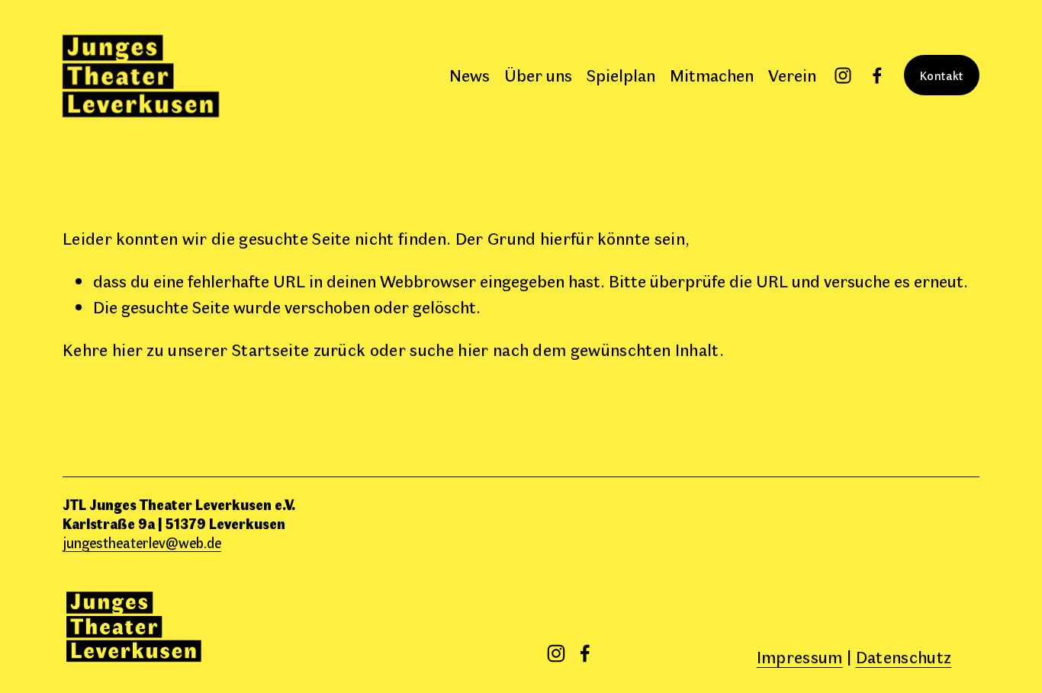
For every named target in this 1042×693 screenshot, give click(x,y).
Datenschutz (904, 656)
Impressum (800, 656)
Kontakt (941, 75)
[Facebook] (877, 75)
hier (127, 349)
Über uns (538, 74)
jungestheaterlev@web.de (142, 542)
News (469, 74)
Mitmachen (712, 74)
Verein (792, 74)
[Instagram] (843, 75)
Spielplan (621, 74)
